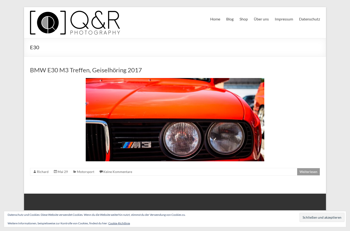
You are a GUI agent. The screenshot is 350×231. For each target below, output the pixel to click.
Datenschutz (309, 19)
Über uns (261, 19)
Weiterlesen (308, 172)
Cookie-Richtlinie (119, 223)
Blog (230, 19)
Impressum (284, 19)
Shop (244, 19)
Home (215, 19)
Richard (43, 172)
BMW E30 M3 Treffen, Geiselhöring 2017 (86, 70)
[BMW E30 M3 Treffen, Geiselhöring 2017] (175, 80)
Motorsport (85, 172)
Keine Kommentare (117, 172)
